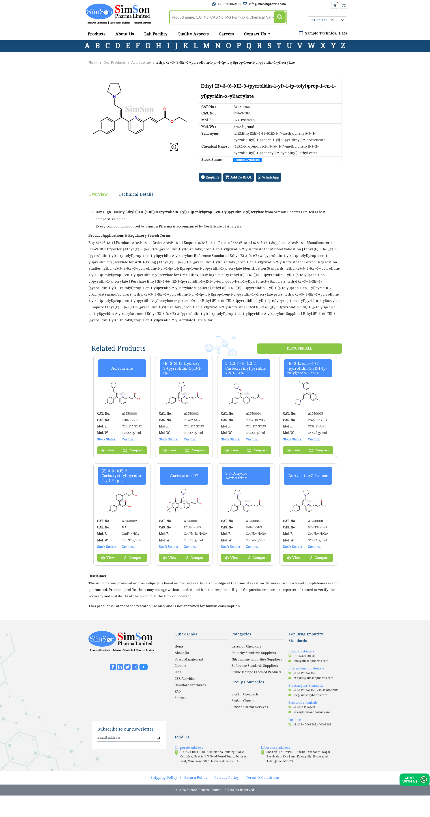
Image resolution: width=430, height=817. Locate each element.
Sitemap (181, 698)
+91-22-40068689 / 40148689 (312, 724)
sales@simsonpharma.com (311, 712)
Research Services (142, 23)
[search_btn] (280, 17)
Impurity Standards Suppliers (254, 653)
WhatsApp (270, 177)
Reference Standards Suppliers (255, 665)
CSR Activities (185, 678)
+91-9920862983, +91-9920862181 (315, 690)
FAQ (178, 691)
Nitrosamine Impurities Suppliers (257, 659)
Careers (226, 33)
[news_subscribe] (158, 738)
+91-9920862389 (304, 673)
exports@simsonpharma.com (313, 678)
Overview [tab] (98, 194)
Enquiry (212, 177)
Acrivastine (141, 62)
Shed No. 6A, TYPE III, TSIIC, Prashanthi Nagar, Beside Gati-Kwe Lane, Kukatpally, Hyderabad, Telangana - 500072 (299, 757)
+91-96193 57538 (304, 707)
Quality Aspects (193, 33)
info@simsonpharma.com (267, 4)
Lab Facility (156, 33)
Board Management (189, 659)
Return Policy (195, 778)
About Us (124, 33)
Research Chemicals (97, 23)
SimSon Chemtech (245, 694)
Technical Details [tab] (136, 194)
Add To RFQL (241, 177)
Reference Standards (120, 23)
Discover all (299, 348)
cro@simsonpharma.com (310, 695)
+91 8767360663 (229, 4)
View (110, 450)
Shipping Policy (163, 778)
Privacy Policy (226, 778)
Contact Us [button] (255, 33)
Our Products (115, 62)
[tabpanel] (215, 262)
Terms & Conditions (263, 778)
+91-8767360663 (304, 656)
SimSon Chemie (243, 701)
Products (96, 33)
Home (93, 63)
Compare (136, 450)
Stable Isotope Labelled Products (256, 672)
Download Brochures (190, 685)
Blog (178, 672)
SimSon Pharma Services (250, 707)
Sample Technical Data (326, 33)
